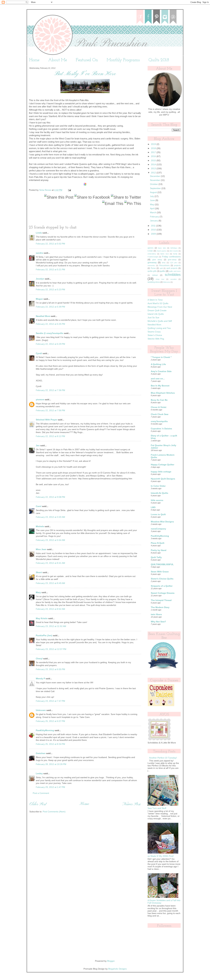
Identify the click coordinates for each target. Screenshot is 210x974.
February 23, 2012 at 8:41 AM (50, 563)
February (155, 217)
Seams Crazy (154, 332)
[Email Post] (69, 190)
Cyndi (39, 353)
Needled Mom (43, 316)
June (152, 200)
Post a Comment (41, 793)
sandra (39, 253)
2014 (154, 164)
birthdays (173, 248)
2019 (154, 144)
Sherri (39, 572)
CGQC (150, 251)
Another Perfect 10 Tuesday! (163, 758)
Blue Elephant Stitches (163, 393)
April (152, 208)
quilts (162, 271)
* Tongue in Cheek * (161, 357)
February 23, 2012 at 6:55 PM (50, 669)
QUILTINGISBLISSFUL (162, 564)
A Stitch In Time (155, 300)
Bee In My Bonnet (160, 386)
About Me (57, 60)
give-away (172, 260)
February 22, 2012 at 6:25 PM (50, 324)
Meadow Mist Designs (162, 522)
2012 (154, 173)
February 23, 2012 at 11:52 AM (51, 626)
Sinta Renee (45, 190)
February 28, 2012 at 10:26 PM (51, 764)
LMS (153, 507)
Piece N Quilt (157, 543)
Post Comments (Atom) (54, 811)
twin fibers (156, 614)
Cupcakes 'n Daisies (161, 428)
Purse (153, 268)
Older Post (37, 804)
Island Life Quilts (156, 314)
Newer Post (131, 804)
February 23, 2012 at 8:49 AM (50, 583)
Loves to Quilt (158, 514)
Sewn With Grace (160, 572)
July (152, 196)
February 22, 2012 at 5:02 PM (50, 244)
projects (177, 265)
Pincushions (164, 265)
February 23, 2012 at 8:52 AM (50, 609)
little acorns (157, 500)
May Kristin (42, 618)
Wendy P (40, 678)
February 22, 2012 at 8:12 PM (50, 436)
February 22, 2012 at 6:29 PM (50, 344)
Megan (39, 299)
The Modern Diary (160, 607)
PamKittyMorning (45, 730)
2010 (154, 230)
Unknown (41, 710)
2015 (154, 160)
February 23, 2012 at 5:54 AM (50, 540)
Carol (38, 506)
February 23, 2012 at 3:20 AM (50, 517)
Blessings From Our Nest (160, 307)
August (153, 192)
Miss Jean (41, 549)
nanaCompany (158, 529)
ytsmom (40, 399)
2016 (154, 156)
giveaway (152, 262)
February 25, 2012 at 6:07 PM (50, 721)
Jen (38, 445)
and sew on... (158, 378)
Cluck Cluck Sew (159, 414)
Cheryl (39, 658)
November (155, 180)
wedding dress (154, 282)
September (155, 188)
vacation (173, 279)
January (154, 221)
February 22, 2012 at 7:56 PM (50, 410)
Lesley (39, 773)
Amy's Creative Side (161, 371)
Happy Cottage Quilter (162, 464)
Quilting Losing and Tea (159, 328)
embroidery (152, 254)
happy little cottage (161, 472)
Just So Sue (153, 317)
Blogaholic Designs (117, 969)
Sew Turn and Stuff (157, 808)
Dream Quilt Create (157, 310)
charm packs (161, 251)
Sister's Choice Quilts (162, 579)
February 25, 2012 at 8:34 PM (50, 744)
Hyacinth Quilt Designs (163, 479)
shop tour (160, 279)
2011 (153, 226)
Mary (38, 592)
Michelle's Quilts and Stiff (160, 321)
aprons (150, 248)
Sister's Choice (155, 335)
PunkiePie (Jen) (44, 635)
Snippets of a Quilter (161, 586)
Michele (40, 526)
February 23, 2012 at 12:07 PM (51, 649)
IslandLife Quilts (159, 493)
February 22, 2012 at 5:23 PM (50, 289)
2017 (154, 152)
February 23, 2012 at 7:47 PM (50, 701)
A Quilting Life (158, 364)
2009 (154, 234)
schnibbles (173, 275)
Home (34, 60)
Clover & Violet (158, 407)
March (153, 212)
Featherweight (153, 257)
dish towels (174, 251)
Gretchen (41, 753)
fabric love (164, 254)
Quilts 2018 (159, 60)
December (155, 176)
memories (151, 265)
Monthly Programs (123, 60)
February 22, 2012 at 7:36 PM (50, 390)
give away (157, 260)
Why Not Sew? (158, 622)
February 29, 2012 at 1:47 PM (50, 787)
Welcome (166, 282)
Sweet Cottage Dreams (162, 593)
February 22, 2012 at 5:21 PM (50, 269)
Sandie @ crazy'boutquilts (49, 333)
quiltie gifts (152, 271)
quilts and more (175, 271)
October (154, 184)
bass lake (162, 248)
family (175, 254)
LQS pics (173, 262)
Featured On (87, 60)
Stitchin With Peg (156, 339)
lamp (163, 262)
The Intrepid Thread (161, 600)
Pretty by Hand (158, 550)
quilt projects (172, 268)
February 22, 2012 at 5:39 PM (50, 307)
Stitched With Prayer (46, 420)
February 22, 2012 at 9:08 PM (50, 497)
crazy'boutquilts (159, 421)
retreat (155, 275)
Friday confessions (171, 256)
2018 (154, 148)
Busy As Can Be (159, 400)
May (152, 204)
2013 (154, 168)
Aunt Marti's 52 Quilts (158, 303)
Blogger (111, 961)
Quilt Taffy (156, 557)
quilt (161, 268)
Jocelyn (40, 279)
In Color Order (158, 486)
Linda (39, 233)
